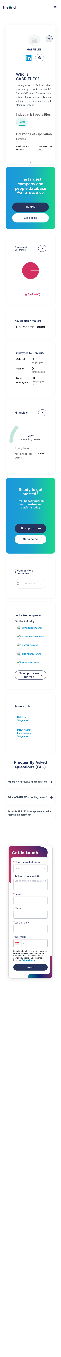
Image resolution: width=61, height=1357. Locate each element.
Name (17, 908)
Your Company (21, 922)
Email (17, 894)
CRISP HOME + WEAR (31, 654)
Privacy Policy (28, 960)
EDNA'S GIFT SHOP (30, 663)
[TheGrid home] (9, 7)
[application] (31, 273)
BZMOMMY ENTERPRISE (33, 637)
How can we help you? (26, 862)
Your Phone (19, 936)
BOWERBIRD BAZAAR (32, 628)
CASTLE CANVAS (30, 645)
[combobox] (33, 583)
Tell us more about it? (26, 876)
